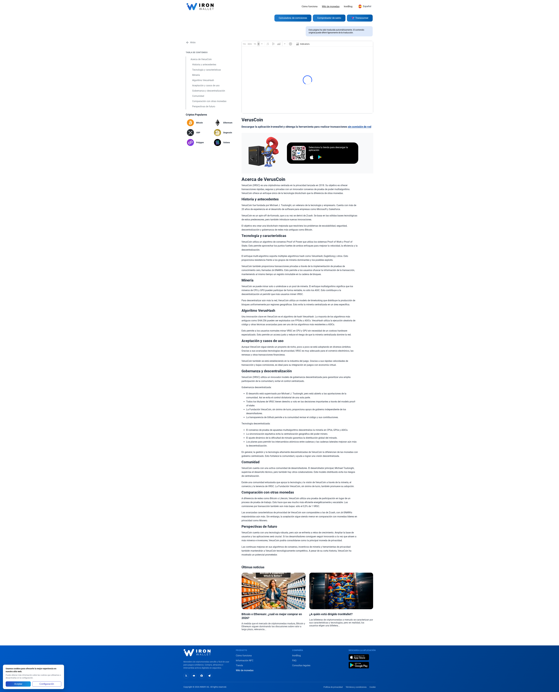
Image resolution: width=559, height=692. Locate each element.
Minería (196, 75)
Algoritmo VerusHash (203, 80)
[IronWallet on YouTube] (194, 675)
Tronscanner (361, 18)
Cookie (372, 687)
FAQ (294, 660)
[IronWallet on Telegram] (209, 675)
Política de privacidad (333, 687)
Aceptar (18, 684)
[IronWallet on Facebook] (201, 675)
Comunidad (198, 96)
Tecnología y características (206, 69)
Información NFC (244, 660)
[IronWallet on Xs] (186, 675)
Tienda (239, 665)
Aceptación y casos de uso (206, 85)
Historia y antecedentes (204, 64)
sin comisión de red (359, 126)
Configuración (46, 684)
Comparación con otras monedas (209, 101)
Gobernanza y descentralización (208, 90)
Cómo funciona (309, 6)
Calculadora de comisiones (293, 18)
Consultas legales (301, 665)
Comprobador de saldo (329, 18)
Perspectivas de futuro (203, 106)
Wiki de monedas (330, 6)
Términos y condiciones (356, 687)
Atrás (193, 42)
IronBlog (348, 6)
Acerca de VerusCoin (201, 59)
